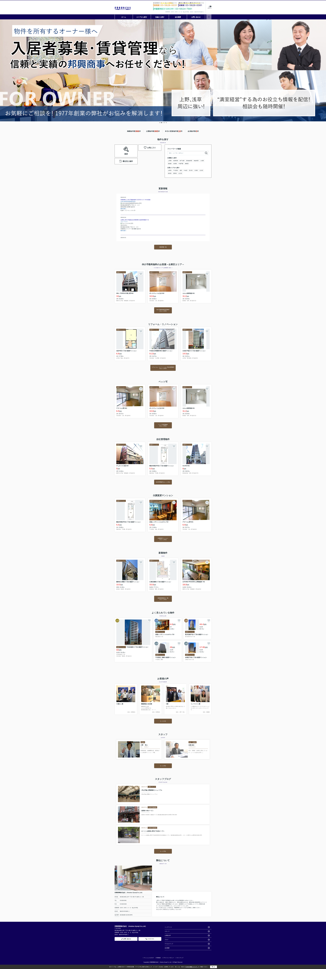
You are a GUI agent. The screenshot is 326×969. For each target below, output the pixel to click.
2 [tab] (161, 122)
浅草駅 (175, 163)
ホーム (123, 17)
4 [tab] (164, 122)
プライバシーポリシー (168, 957)
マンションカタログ (149, 957)
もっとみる (163, 721)
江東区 (196, 170)
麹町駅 (187, 163)
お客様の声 (168, 935)
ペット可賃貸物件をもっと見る (163, 425)
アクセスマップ (169, 943)
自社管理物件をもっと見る (163, 482)
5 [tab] (166, 122)
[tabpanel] (163, 70)
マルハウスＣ (124, 221)
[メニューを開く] (209, 17)
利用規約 (158, 957)
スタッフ (167, 931)
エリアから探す (141, 17)
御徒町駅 (196, 160)
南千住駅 (182, 160)
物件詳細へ (123, 208)
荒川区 (191, 170)
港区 (181, 170)
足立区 (180, 173)
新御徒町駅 (189, 160)
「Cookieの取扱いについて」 (191, 966)
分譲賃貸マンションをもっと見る (163, 539)
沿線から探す (159, 17)
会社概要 (178, 17)
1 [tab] (159, 122)
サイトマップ (180, 957)
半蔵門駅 (181, 163)
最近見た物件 (128, 161)
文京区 (201, 170)
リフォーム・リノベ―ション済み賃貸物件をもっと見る (163, 367)
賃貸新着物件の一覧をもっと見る (163, 598)
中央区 (185, 170)
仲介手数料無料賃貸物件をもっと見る (163, 310)
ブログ (166, 939)
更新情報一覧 (163, 247)
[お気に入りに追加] (141, 274)
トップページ (168, 927)
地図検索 (126, 153)
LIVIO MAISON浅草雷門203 (128, 201)
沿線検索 (120, 148)
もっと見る (163, 765)
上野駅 (170, 160)
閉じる (213, 966)
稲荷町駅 (175, 160)
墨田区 (175, 173)
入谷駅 (202, 160)
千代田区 (175, 170)
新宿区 (170, 173)
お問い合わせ (196, 17)
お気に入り (151, 148)
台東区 (170, 170)
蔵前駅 (170, 163)
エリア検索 (131, 148)
